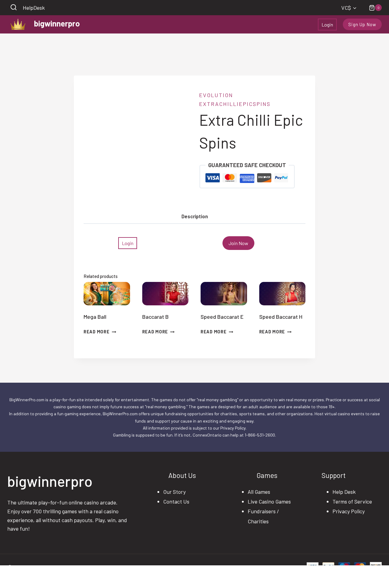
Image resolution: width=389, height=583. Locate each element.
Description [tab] (194, 216)
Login (327, 24)
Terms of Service (352, 501)
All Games (259, 491)
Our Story (174, 491)
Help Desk (344, 491)
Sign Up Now (362, 24)
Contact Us (176, 501)
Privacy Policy (348, 511)
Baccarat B (155, 316)
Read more (96, 331)
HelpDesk (34, 7)
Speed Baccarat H (280, 316)
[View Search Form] (13, 8)
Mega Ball (95, 316)
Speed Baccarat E (222, 316)
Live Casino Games (269, 501)
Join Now (238, 243)
